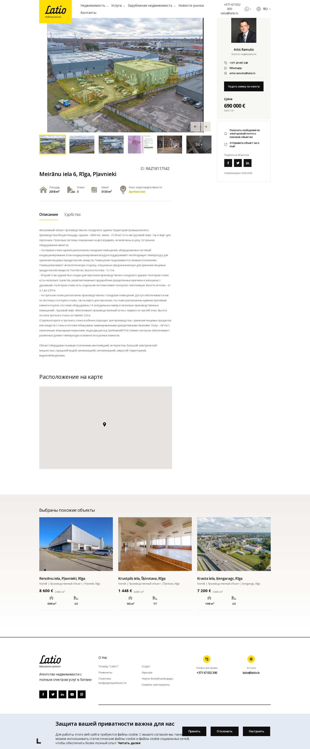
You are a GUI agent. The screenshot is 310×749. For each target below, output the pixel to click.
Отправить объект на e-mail (245, 144)
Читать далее (129, 743)
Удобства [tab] (72, 214)
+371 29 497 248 (238, 62)
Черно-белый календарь (157, 678)
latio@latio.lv (229, 13)
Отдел (146, 666)
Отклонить (224, 731)
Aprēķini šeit (137, 192)
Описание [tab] (48, 214)
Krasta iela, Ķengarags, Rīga (219, 578)
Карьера (147, 672)
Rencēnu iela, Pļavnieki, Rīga (62, 578)
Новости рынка (191, 5)
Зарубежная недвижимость (150, 5)
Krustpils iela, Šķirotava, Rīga (141, 578)
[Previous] (195, 126)
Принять (194, 731)
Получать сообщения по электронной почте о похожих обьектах (245, 133)
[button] (105, 426)
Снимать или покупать (156, 684)
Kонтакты (89, 12)
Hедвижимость (93, 5)
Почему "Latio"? (108, 666)
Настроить (256, 731)
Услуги (116, 5)
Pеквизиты (105, 672)
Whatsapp (235, 68)
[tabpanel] (125, 75)
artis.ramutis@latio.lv (242, 73)
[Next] (206, 126)
